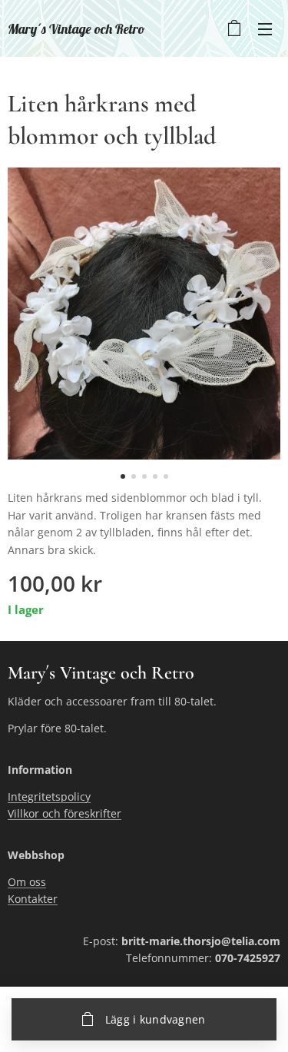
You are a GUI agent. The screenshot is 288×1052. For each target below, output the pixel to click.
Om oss (27, 881)
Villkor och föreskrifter (64, 813)
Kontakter (33, 898)
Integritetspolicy (49, 796)
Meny (265, 28)
